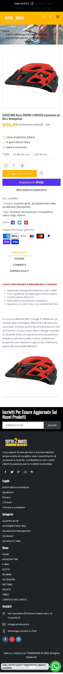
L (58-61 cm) (40, 154)
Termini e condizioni (13, 507)
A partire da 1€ (22, 203)
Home (5, 31)
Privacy (6, 497)
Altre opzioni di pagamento (31, 189)
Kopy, (13, 215)
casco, (6, 215)
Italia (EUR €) (22, 3)
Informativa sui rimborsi (15, 487)
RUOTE (6, 569)
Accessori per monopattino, (37, 212)
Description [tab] (19, 252)
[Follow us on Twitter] (19, 222)
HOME (5, 554)
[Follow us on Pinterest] (26, 222)
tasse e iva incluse (16, 147)
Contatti (7, 502)
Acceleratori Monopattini (16, 207)
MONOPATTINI (10, 559)
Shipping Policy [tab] (19, 271)
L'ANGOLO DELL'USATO (14, 599)
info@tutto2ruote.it (18, 624)
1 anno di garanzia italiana (20, 137)
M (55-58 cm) (22, 154)
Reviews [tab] (19, 258)
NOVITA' (6, 589)
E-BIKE (5, 564)
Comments (19, 264)
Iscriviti (52, 425)
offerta (21, 215)
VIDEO (5, 594)
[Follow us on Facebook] (13, 222)
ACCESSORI (8, 579)
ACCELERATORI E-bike (43, 203)
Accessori (7, 536)
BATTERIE (7, 584)
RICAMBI (6, 574)
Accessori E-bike (11, 541)
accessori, (15, 212)
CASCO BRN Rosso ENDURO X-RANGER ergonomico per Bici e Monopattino (31, 117)
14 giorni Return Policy (18, 142)
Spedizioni (8, 492)
